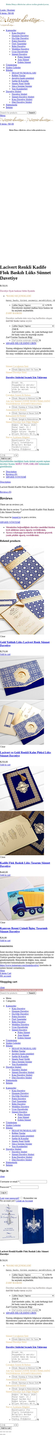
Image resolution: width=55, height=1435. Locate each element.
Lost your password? (9, 1198)
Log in (3, 1193)
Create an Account (24, 1201)
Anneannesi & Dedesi (16, 410)
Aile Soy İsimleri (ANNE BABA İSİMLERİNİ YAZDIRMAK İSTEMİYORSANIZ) (28, 402)
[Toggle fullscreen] (7, 1431)
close (2, 987)
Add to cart (6, 458)
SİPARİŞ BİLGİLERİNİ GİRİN (21, 343)
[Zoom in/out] (10, 1431)
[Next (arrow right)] (4, 1434)
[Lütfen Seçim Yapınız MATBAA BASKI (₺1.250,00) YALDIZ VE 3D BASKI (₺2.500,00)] (28, 305)
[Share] (4, 1431)
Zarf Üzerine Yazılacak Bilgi (19, 337)
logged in (16, 517)
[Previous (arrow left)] (1, 1434)
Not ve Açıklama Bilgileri (18, 437)
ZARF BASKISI (14, 313)
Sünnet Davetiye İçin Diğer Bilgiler (22, 422)
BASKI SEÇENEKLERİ (18, 296)
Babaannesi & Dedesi (16, 416)
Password (5, 1187)
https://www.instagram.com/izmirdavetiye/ (19, 965)
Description (11, 471)
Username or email (9, 1181)
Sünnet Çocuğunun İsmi (17, 366)
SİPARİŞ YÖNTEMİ (16, 477)
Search (32, 113)
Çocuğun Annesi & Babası (18, 395)
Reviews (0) (11, 474)
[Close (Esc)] (1, 1431)
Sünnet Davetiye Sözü (16, 372)
